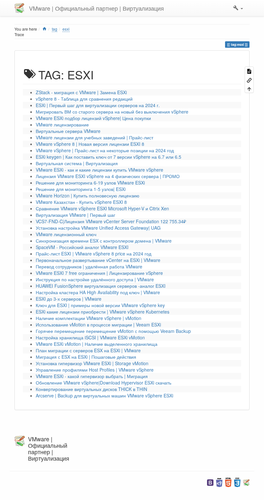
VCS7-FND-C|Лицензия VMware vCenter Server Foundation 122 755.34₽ (111, 221)
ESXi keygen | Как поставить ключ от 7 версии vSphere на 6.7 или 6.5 (108, 157)
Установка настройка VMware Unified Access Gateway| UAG (98, 228)
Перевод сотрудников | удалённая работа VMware (89, 266)
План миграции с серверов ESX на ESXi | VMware (88, 350)
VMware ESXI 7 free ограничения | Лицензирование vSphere (99, 273)
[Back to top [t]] (249, 89)
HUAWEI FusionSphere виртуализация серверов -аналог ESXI (100, 286)
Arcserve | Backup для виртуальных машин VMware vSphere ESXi (104, 395)
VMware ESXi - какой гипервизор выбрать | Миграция (92, 376)
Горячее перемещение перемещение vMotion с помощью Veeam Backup (113, 331)
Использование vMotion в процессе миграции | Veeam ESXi (98, 324)
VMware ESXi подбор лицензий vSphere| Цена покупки (93, 118)
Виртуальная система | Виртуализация (77, 163)
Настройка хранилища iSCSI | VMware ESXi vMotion (90, 337)
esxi (66, 29)
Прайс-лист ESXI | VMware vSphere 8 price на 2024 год (93, 253)
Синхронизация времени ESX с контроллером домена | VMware (104, 240)
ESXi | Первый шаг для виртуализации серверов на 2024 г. (98, 105)
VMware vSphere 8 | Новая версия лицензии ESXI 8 (90, 144)
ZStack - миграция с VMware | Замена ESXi (81, 92)
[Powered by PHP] (219, 482)
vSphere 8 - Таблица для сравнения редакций (84, 98)
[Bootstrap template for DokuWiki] (210, 482)
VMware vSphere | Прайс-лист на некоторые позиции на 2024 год (105, 150)
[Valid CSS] (237, 482)
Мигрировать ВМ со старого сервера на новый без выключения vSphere (112, 111)
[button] (238, 8)
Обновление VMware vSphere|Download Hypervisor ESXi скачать (103, 382)
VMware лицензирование (62, 124)
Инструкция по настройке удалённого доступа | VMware (95, 279)
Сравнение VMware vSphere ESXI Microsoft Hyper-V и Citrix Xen (102, 208)
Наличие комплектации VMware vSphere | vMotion (88, 318)
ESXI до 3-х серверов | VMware (68, 298)
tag (54, 29)
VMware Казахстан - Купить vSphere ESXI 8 (81, 202)
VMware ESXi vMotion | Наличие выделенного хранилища (96, 344)
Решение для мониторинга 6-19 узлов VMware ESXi (90, 182)
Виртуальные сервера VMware (68, 131)
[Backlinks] (249, 79)
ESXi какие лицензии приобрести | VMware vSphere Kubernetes (102, 311)
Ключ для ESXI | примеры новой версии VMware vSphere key (100, 305)
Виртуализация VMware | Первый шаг (75, 215)
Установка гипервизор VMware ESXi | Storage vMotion (92, 363)
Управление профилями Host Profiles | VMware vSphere (95, 369)
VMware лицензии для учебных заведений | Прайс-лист (94, 137)
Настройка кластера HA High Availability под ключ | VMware (98, 292)
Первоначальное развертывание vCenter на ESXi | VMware (98, 260)
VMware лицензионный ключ (66, 234)
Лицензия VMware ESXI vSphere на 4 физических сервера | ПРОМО (108, 176)
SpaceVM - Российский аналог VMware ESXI (82, 247)
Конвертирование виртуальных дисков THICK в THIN (91, 389)
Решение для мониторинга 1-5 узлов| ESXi (81, 189)
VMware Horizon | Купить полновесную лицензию (87, 195)
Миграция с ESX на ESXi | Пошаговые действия (86, 357)
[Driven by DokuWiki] (246, 482)
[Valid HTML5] (228, 482)
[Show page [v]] (249, 71)
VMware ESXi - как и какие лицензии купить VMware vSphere (99, 169)
